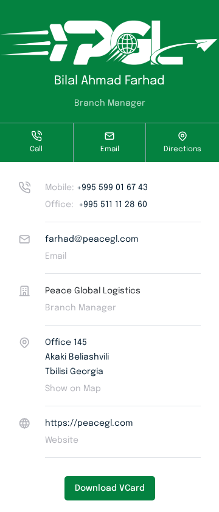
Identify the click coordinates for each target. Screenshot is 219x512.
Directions (182, 149)
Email (109, 149)
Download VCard (110, 488)
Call (36, 149)
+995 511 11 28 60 (96, 204)
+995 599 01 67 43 (96, 187)
